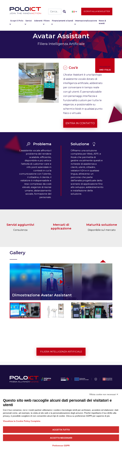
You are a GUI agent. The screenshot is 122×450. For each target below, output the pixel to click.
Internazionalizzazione (86, 21)
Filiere (47, 21)
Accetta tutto (61, 429)
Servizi (28, 21)
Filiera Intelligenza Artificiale (61, 351)
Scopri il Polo (16, 21)
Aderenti (38, 21)
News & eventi (102, 22)
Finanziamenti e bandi (62, 21)
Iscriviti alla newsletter (97, 11)
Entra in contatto (80, 123)
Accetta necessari (61, 438)
